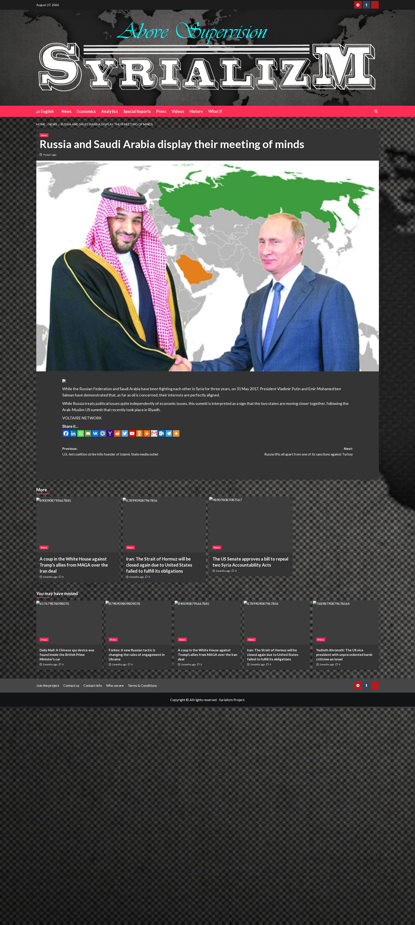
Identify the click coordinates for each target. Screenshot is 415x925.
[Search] (376, 111)
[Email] (88, 433)
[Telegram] (169, 433)
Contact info (92, 685)
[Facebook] (66, 433)
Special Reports (137, 111)
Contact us (71, 685)
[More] (176, 433)
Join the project (47, 685)
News (67, 111)
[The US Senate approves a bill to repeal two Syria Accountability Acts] (250, 525)
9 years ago (49, 154)
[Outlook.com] (161, 433)
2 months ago (50, 576)
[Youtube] (132, 433)
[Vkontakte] (95, 433)
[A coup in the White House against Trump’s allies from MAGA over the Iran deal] (78, 525)
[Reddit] (117, 433)
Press (161, 111)
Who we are (115, 685)
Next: (308, 451)
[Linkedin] (73, 433)
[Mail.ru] (102, 433)
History (196, 111)
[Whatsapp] (80, 433)
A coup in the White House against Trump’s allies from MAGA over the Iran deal (74, 565)
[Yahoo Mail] (110, 433)
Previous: (110, 451)
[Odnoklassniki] (139, 433)
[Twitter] (124, 433)
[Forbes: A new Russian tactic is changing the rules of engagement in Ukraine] (138, 623)
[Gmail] (154, 433)
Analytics (109, 111)
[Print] (147, 433)
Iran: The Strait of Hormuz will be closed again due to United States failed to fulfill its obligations (159, 565)
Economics (86, 111)
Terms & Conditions (142, 685)
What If (215, 111)
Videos (178, 111)
